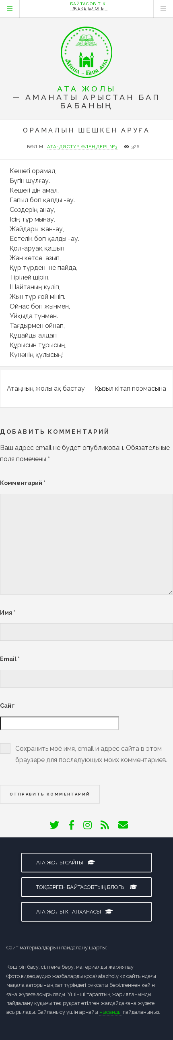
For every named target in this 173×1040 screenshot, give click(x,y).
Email (10, 658)
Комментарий (22, 482)
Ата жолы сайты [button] (60, 863)
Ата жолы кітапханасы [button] (69, 912)
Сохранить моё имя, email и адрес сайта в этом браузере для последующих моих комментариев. (91, 754)
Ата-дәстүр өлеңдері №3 (82, 146)
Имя (7, 612)
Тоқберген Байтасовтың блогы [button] (81, 887)
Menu (163, 9)
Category (9, 9)
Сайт (7, 705)
